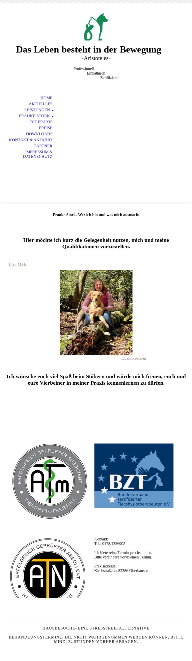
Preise (45, 128)
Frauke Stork (34, 116)
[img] (96, 27)
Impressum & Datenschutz (37, 154)
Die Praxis (41, 122)
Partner (43, 146)
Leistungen (37, 110)
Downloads (39, 134)
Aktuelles (40, 104)
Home (46, 98)
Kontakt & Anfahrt (30, 140)
